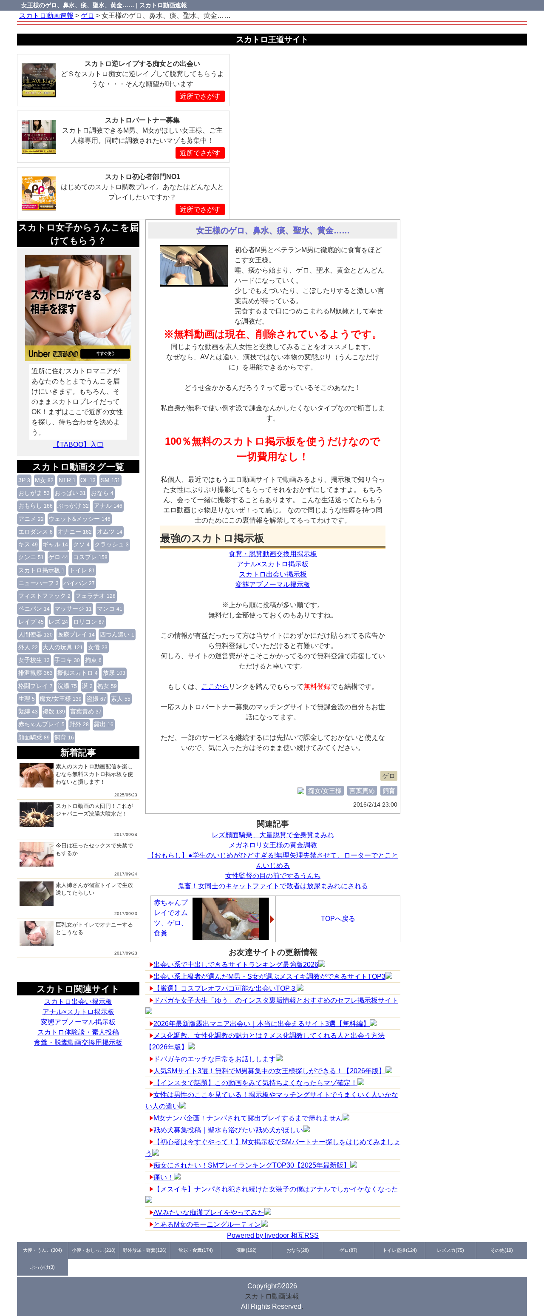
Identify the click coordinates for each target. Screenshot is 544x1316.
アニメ (31, 518)
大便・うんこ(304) (42, 1250)
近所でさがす (200, 96)
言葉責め (86, 711)
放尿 (114, 672)
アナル (108, 505)
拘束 (93, 660)
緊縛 (28, 711)
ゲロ (58, 557)
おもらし (35, 505)
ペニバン (34, 608)
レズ (58, 621)
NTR (67, 480)
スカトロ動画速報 (272, 1296)
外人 (28, 647)
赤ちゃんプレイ (41, 724)
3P (24, 480)
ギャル (55, 544)
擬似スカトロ (77, 672)
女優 (98, 647)
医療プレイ (76, 634)
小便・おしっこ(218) (94, 1250)
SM (110, 480)
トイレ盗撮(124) (399, 1250)
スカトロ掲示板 (41, 570)
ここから (215, 686)
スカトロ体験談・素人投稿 (78, 1032)
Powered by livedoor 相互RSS (273, 1235)
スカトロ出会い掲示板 (78, 1001)
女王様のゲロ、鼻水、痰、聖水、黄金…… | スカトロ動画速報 (104, 5)
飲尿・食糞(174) (195, 1250)
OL (88, 480)
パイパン (79, 583)
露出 (103, 724)
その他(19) (501, 1250)
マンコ (109, 608)
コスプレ (90, 557)
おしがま (34, 492)
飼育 (64, 737)
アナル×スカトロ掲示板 (78, 1011)
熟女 (107, 685)
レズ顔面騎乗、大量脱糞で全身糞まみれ (273, 834)
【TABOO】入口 (78, 444)
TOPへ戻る (338, 918)
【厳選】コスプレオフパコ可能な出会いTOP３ (225, 988)
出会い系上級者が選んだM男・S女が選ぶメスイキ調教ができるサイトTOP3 (269, 976)
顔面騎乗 (34, 737)
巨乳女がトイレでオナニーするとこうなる (94, 928)
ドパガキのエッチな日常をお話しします (214, 1059)
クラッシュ (111, 544)
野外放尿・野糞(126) (145, 1250)
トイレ (82, 570)
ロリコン (89, 621)
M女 (44, 480)
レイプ (31, 621)
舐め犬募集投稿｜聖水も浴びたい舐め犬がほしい (228, 1130)
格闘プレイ (35, 685)
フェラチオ (95, 595)
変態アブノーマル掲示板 (78, 1022)
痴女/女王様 (61, 698)
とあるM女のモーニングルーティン (207, 1224)
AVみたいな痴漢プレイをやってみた (208, 1212)
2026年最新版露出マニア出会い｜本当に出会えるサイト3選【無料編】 (261, 1023)
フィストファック (44, 595)
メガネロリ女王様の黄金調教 (273, 845)
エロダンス (35, 531)
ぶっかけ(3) (42, 1267)
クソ (81, 544)
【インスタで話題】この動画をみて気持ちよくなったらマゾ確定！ (255, 1082)
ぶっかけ (73, 505)
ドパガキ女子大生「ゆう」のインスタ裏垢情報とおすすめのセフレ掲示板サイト (275, 1000)
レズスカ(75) (450, 1250)
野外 (79, 724)
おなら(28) (297, 1250)
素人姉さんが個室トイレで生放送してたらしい (94, 889)
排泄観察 (35, 672)
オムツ (109, 531)
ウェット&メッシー (79, 518)
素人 (120, 698)
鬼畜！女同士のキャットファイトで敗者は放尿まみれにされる (273, 886)
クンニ (31, 557)
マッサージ (73, 608)
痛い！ (163, 1177)
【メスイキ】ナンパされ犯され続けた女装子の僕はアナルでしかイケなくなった (275, 1189)
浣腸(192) (246, 1250)
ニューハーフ (38, 583)
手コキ (67, 660)
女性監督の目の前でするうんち (272, 875)
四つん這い (117, 634)
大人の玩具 (62, 647)
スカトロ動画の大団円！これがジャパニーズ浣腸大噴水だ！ (94, 810)
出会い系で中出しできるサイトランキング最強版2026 (235, 964)
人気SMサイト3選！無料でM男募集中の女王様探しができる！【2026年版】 (269, 1070)
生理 (26, 698)
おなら (102, 492)
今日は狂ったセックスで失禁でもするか (94, 849)
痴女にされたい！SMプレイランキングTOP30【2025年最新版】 (251, 1165)
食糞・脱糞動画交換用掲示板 (78, 1042)
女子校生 (34, 660)
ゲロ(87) (348, 1250)
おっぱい (70, 492)
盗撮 (96, 698)
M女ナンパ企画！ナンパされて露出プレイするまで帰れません (248, 1118)
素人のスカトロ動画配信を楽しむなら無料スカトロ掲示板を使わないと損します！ (94, 774)
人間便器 (35, 634)
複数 (53, 711)
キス (28, 544)
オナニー (74, 531)
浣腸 (67, 685)
